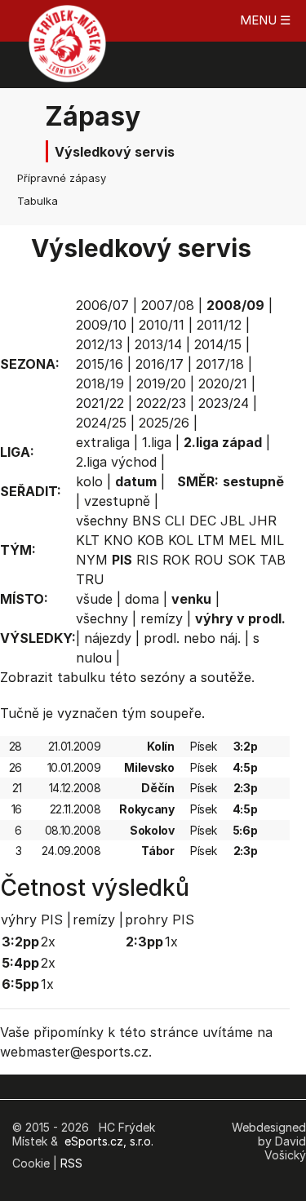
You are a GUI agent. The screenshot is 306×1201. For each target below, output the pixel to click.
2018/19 (100, 383)
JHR (263, 520)
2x (48, 941)
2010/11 (161, 325)
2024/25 (101, 422)
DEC (202, 520)
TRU (90, 579)
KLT (88, 540)
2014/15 (218, 344)
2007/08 (167, 305)
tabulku (81, 677)
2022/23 (161, 403)
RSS (71, 1163)
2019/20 (161, 383)
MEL (242, 540)
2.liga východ (116, 462)
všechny (102, 520)
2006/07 (102, 305)
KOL (180, 540)
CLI (175, 520)
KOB (150, 540)
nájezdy (107, 638)
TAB (272, 560)
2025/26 (164, 422)
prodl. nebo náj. (192, 638)
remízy (161, 618)
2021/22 (100, 403)
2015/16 (99, 364)
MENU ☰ (265, 20)
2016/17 (159, 364)
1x (47, 984)
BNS (146, 520)
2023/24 (223, 403)
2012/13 (99, 344)
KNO (118, 540)
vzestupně (117, 501)
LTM (210, 540)
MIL (272, 540)
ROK (176, 560)
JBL (232, 520)
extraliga (103, 442)
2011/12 (219, 325)
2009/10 (101, 325)
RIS (147, 560)
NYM (92, 560)
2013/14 (158, 344)
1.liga (156, 442)
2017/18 (220, 364)
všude (94, 599)
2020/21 (222, 383)
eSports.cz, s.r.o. (108, 1141)
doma (142, 599)
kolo (89, 481)
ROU (209, 560)
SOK (241, 560)
